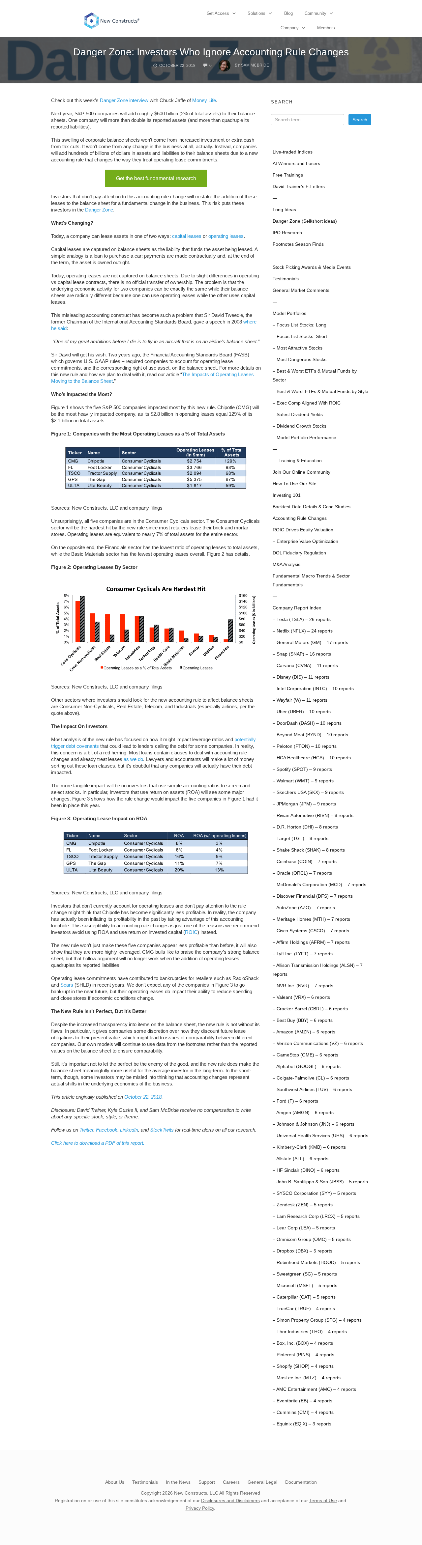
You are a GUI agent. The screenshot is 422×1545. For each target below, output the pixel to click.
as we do (133, 759)
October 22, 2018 (143, 1097)
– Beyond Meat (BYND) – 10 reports (310, 734)
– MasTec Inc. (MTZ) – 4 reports (307, 1377)
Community (315, 13)
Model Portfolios (289, 313)
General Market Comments (301, 290)
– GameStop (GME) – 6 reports (305, 1055)
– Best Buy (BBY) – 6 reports (303, 1020)
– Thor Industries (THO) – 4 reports (310, 1331)
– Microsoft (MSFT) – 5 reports (305, 1285)
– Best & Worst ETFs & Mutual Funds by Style (320, 391)
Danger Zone (99, 209)
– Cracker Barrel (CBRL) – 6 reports (310, 1008)
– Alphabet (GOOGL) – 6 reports (307, 1066)
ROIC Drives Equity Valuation (303, 529)
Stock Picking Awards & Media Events (312, 267)
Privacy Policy (200, 1508)
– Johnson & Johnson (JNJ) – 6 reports (313, 1124)
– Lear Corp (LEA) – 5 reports (304, 1227)
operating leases (226, 236)
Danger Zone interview (124, 100)
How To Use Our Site (294, 483)
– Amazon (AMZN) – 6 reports (304, 1031)
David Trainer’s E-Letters (299, 186)
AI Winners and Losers (296, 163)
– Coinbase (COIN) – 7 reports (305, 861)
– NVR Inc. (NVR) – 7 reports (303, 985)
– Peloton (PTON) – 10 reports (305, 746)
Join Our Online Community (301, 472)
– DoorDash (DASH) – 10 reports (307, 723)
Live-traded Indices (293, 152)
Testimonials (286, 278)
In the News (178, 1482)
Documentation (301, 1482)
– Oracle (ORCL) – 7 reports (302, 873)
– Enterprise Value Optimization (305, 541)
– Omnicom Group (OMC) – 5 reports (312, 1239)
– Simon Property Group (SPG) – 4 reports (317, 1320)
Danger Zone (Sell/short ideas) (305, 221)
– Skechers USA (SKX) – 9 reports (308, 792)
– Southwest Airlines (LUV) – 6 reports (312, 1089)
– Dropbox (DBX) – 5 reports (302, 1251)
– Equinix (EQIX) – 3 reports (302, 1423)
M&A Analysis (286, 564)
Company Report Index (297, 607)
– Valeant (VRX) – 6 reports (301, 997)
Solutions (256, 13)
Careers (231, 1482)
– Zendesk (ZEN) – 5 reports (303, 1204)
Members (326, 27)
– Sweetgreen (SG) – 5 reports (305, 1274)
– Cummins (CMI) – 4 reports (303, 1412)
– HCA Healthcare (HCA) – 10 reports (312, 757)
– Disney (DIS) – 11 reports (301, 677)
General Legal (262, 1482)
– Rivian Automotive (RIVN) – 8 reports (313, 815)
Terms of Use (323, 1500)
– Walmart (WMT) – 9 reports (303, 780)
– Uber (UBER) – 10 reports (302, 711)
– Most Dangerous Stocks (299, 359)
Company (290, 27)
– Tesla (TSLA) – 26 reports (302, 619)
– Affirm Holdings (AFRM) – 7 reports (311, 942)
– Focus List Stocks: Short (300, 336)
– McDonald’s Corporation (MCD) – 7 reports (319, 884)
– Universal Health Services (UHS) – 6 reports (320, 1135)
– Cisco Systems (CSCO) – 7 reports (311, 930)
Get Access (218, 13)
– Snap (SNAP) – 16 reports (302, 654)
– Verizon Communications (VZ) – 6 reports (318, 1043)
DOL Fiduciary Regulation (299, 552)
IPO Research (287, 232)
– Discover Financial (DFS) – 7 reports (313, 896)
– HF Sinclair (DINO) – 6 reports (306, 1170)
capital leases (186, 236)
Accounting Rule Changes (300, 518)
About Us (114, 1482)
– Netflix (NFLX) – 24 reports (303, 631)
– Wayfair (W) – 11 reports (300, 700)
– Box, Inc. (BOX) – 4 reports (303, 1343)
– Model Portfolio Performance (304, 437)
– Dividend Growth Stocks (299, 426)
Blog (288, 13)
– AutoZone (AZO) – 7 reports (304, 907)
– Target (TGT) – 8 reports (300, 838)
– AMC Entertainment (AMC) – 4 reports (314, 1389)
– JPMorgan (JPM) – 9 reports (304, 803)
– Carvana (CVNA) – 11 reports (305, 665)
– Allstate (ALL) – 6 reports (300, 1158)
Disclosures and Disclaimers (230, 1500)
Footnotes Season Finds (298, 244)
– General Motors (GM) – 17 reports (310, 642)
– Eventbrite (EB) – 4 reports (302, 1400)
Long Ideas (284, 209)
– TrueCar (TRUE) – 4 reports (304, 1308)
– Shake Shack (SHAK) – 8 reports (309, 850)
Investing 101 (287, 495)
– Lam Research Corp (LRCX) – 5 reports (316, 1216)
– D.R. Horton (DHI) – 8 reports (305, 827)
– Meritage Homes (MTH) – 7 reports (311, 919)
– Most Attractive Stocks (297, 348)
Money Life (204, 100)
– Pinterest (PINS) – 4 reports (303, 1354)
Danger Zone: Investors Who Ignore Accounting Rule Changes (211, 51)
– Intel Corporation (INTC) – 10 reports (313, 688)
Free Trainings (288, 175)
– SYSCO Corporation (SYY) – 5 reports (314, 1193)
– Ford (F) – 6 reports (295, 1101)
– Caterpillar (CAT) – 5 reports (304, 1297)
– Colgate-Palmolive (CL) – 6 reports (311, 1078)
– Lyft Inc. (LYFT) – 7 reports (303, 953)
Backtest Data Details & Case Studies (311, 506)
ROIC (191, 932)
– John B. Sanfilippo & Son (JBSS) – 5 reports (320, 1181)
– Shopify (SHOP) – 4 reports (303, 1366)
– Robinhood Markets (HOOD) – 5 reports (316, 1262)
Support (206, 1482)
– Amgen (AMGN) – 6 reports (303, 1112)
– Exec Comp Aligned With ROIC (307, 403)
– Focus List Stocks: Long (299, 325)
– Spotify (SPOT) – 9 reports (302, 769)
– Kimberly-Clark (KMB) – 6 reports (309, 1147)
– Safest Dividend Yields (298, 414)
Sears (66, 985)
